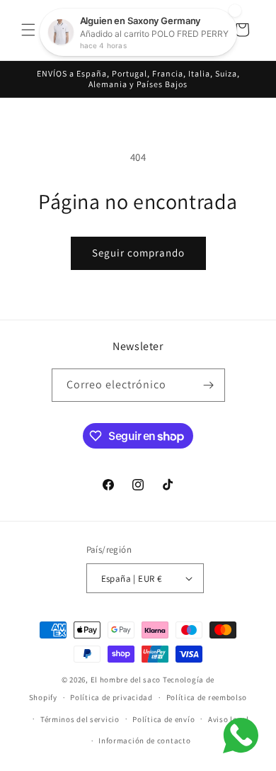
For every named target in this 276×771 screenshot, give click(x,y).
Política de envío (163, 719)
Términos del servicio (80, 719)
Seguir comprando (138, 252)
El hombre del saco (126, 680)
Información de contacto (144, 740)
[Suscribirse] (208, 385)
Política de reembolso (207, 697)
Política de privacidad (111, 697)
